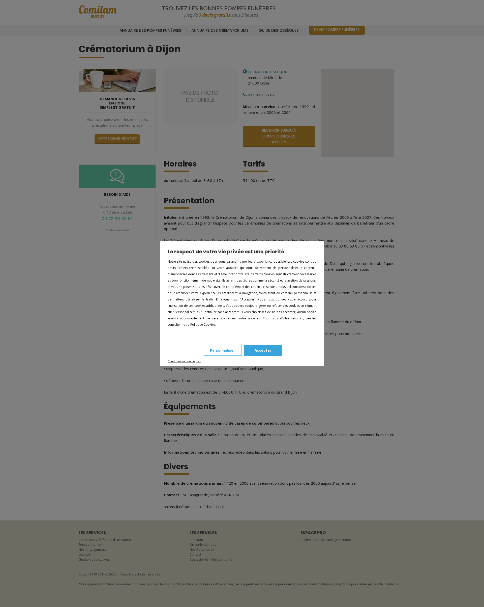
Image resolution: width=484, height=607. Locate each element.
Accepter (263, 350)
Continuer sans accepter (184, 361)
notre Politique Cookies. (199, 324)
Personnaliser (222, 350)
